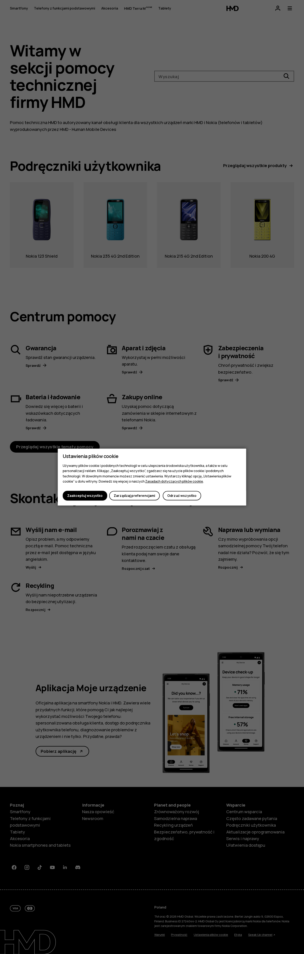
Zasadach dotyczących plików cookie (174, 481)
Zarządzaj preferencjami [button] (134, 495)
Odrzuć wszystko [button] (181, 495)
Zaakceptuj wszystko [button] (85, 495)
